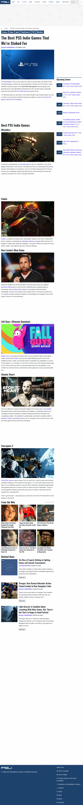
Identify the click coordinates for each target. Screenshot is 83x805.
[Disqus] (27, 697)
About (60, 791)
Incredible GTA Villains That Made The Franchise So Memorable (45, 550)
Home (13, 2)
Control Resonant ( (69, 133)
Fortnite (8, 358)
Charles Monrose (24, 565)
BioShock (4, 418)
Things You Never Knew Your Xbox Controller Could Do (27, 525)
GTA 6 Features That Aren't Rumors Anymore (45, 524)
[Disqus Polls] (28, 654)
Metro (10, 418)
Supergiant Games (27, 241)
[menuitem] (13, 2)
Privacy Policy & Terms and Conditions (66, 779)
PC (64, 86)
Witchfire (40, 32)
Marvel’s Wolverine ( (69, 112)
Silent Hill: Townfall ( (69, 141)
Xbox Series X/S (76, 86)
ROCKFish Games (7, 480)
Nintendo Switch (76, 122)
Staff (59, 795)
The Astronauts (24, 164)
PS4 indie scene (22, 91)
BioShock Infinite (6, 287)
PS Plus (24, 2)
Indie (17, 32)
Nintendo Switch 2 (69, 124)
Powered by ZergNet (49, 502)
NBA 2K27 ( (67, 92)
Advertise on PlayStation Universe (69, 784)
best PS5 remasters (15, 99)
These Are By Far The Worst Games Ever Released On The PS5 (27, 550)
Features (37, 2)
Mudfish (48, 409)
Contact (60, 788)
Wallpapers (65, 2)
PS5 (18, 2)
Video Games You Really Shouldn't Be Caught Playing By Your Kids (8, 525)
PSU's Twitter (62, 774)
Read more (22, 577)
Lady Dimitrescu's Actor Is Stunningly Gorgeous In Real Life (9, 550)
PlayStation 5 (25, 32)
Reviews (51, 2)
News (30, 2)
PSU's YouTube (63, 771)
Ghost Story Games (20, 289)
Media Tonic (5, 356)
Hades (11, 32)
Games (58, 2)
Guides (44, 2)
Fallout (18, 418)
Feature (4, 32)
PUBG (15, 358)
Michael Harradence (8, 47)
